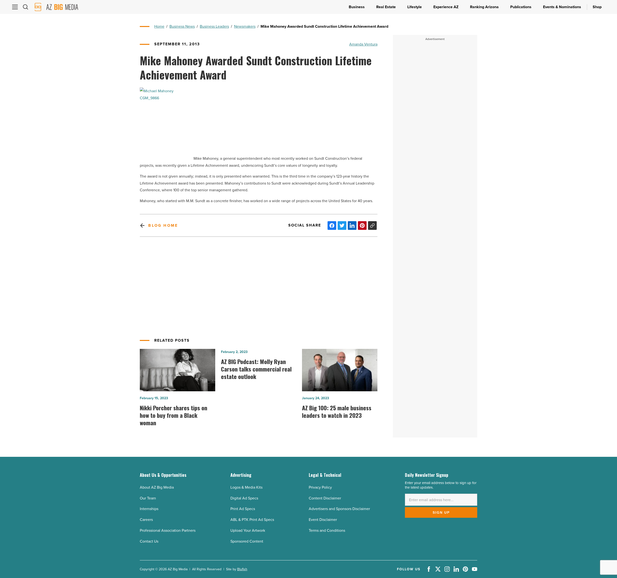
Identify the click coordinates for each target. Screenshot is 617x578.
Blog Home (163, 225)
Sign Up (441, 512)
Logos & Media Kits (246, 487)
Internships (149, 508)
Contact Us (149, 541)
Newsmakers (244, 26)
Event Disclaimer (323, 519)
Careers (146, 519)
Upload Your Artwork (247, 530)
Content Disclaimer (325, 498)
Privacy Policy (320, 487)
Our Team (148, 498)
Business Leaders (214, 26)
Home (159, 26)
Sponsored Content (246, 541)
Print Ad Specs (242, 508)
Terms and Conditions (327, 530)
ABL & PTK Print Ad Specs (252, 519)
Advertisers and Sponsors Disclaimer (339, 508)
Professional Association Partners (167, 530)
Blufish (242, 569)
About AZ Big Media (157, 487)
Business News (182, 26)
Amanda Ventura (363, 44)
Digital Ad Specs (244, 498)
